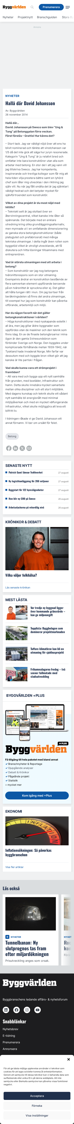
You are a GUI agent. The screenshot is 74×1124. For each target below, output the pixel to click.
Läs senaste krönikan (17, 587)
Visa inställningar (37, 1115)
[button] (68, 1059)
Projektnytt (25, 17)
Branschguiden (47, 17)
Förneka (37, 1105)
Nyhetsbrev (10, 1029)
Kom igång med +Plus (37, 795)
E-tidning (9, 1035)
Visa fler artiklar (14, 867)
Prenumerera (11, 1042)
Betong (12, 436)
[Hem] (16, 7)
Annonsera (10, 1049)
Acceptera (37, 1096)
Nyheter (8, 17)
